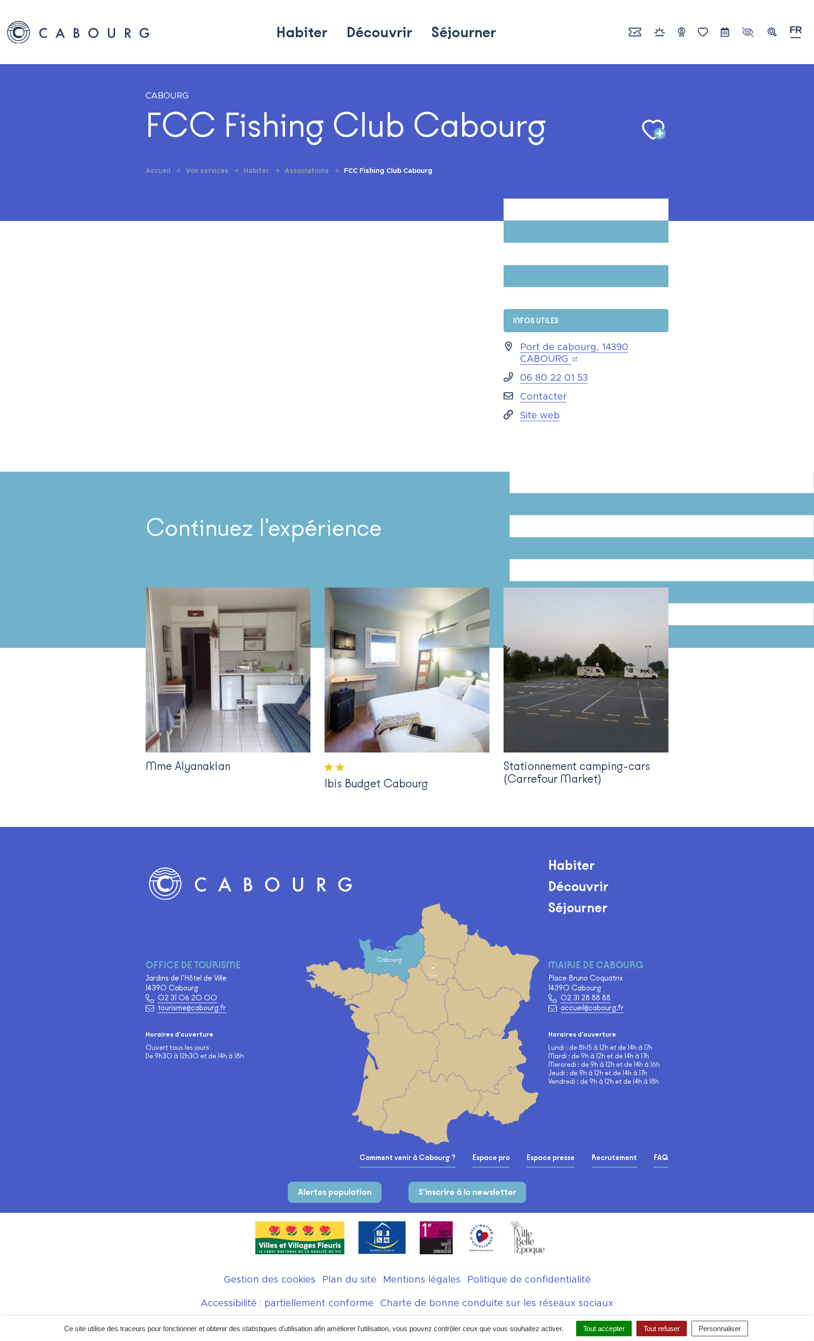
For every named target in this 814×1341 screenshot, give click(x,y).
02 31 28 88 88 (585, 997)
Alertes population (335, 1192)
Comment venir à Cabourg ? (407, 1157)
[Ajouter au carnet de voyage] (653, 130)
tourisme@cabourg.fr (192, 1007)
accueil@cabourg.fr (592, 1007)
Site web (540, 415)
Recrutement (614, 1157)
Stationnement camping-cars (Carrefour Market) (577, 772)
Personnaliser (720, 1329)
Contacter (543, 396)
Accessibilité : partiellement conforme (287, 1303)
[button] (772, 32)
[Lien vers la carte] (451, 1052)
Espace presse (551, 1157)
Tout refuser (661, 1329)
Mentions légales (422, 1279)
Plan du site (349, 1279)
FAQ (661, 1157)
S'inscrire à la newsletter (467, 1192)
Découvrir (379, 32)
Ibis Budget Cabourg (376, 783)
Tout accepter (604, 1329)
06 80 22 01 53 (554, 378)
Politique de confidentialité (529, 1279)
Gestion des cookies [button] (270, 1279)
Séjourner (463, 32)
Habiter (301, 32)
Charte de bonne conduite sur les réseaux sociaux (496, 1303)
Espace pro (491, 1157)
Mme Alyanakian (188, 766)
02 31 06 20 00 (187, 997)
